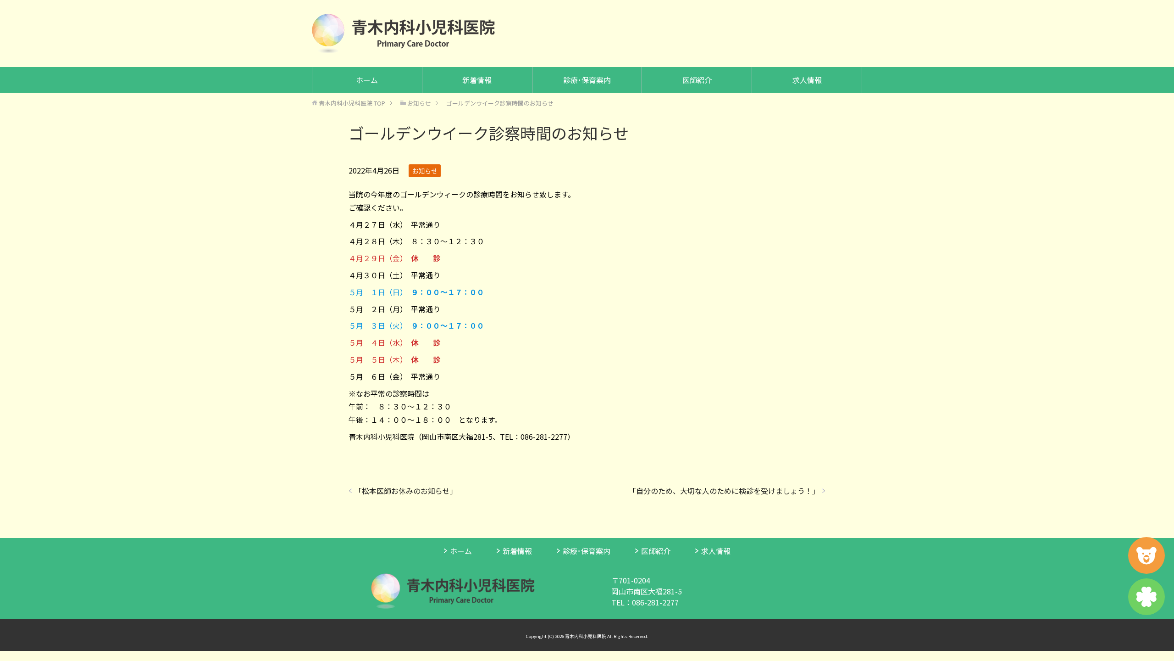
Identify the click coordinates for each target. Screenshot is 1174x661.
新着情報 (477, 79)
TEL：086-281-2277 (645, 602)
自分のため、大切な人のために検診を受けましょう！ (724, 490)
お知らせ (424, 170)
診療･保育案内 (587, 79)
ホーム (367, 79)
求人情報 (807, 79)
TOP (352, 103)
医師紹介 (697, 79)
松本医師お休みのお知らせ (406, 490)
